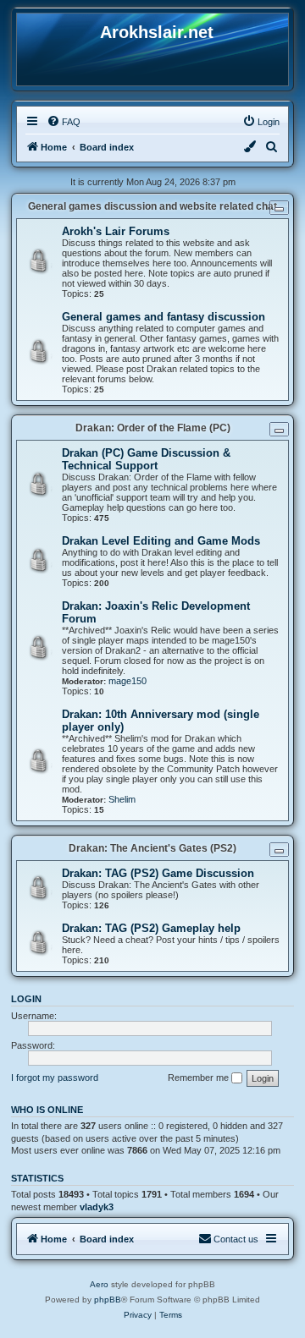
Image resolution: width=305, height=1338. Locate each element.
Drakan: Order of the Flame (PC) (152, 428)
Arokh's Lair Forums (115, 231)
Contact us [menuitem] (236, 1239)
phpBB (107, 1299)
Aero (99, 1284)
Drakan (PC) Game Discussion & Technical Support (146, 459)
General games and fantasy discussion (163, 316)
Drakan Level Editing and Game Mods (161, 541)
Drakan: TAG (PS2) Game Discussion (158, 873)
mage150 (127, 681)
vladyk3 (97, 1207)
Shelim (122, 799)
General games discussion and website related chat (152, 206)
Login (26, 999)
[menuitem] (63, 122)
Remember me (199, 1077)
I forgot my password (54, 1077)
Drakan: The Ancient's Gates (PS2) (152, 848)
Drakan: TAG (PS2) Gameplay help (151, 928)
